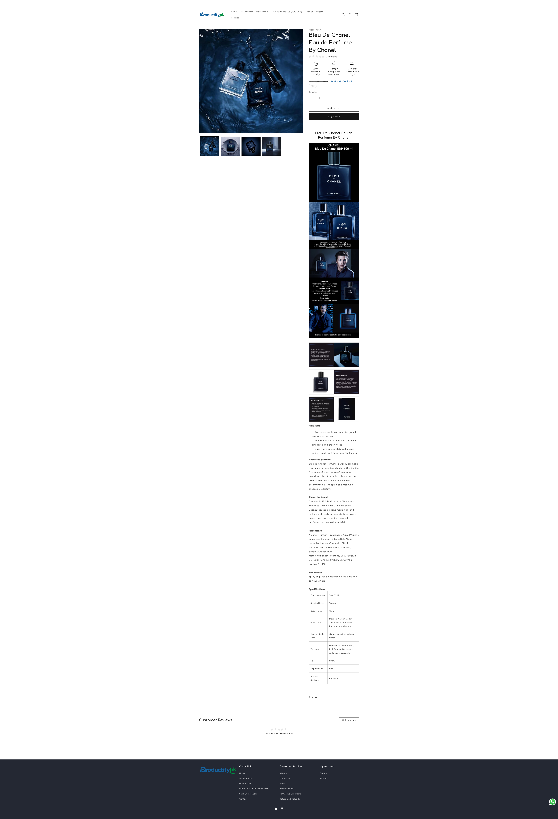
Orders (323, 773)
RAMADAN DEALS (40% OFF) (254, 788)
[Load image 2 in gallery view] (230, 146)
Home (242, 773)
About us (284, 773)
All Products (245, 778)
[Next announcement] (358, 3)
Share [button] (315, 697)
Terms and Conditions (290, 793)
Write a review (349, 720)
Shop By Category (248, 793)
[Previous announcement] (200, 3)
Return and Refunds (290, 799)
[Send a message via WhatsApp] (553, 802)
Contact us (285, 778)
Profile (323, 778)
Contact (243, 799)
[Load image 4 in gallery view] (271, 146)
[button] (315, 12)
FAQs (282, 783)
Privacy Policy (286, 788)
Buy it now (334, 116)
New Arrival (245, 783)
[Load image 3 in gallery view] (251, 146)
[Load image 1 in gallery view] (209, 146)
